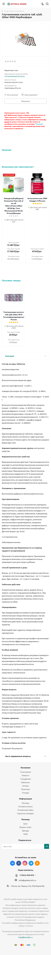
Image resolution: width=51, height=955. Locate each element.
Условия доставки (25, 810)
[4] (13, 61)
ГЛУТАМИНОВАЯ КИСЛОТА (14, 76)
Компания (25, 767)
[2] (8, 61)
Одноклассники (37, 863)
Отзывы (25, 792)
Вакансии (25, 782)
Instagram (24, 863)
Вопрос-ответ (25, 827)
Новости (25, 775)
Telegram (31, 863)
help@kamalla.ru (25, 937)
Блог (26, 823)
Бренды (25, 830)
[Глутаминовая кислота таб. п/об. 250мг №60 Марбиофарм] (25, 38)
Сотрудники (25, 779)
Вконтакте (12, 863)
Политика (25, 789)
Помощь (25, 803)
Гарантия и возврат (25, 813)
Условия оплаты (25, 806)
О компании (25, 772)
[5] (15, 61)
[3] (10, 61)
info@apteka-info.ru (27, 880)
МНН (25, 834)
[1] (6, 61)
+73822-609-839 (26, 875)
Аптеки (25, 786)
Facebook (18, 863)
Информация (25, 798)
